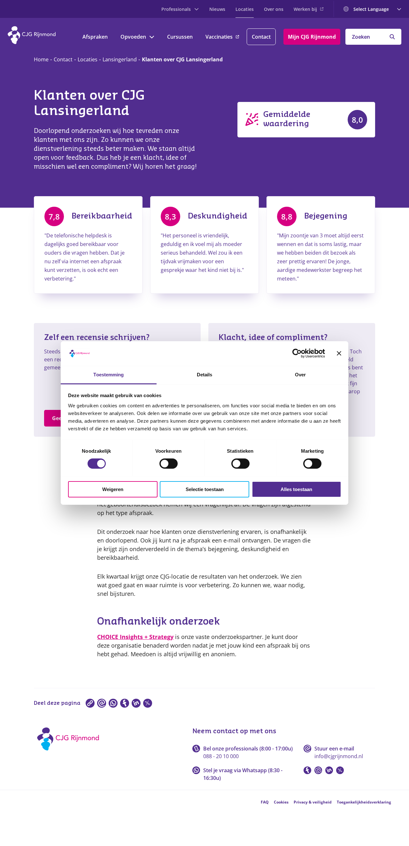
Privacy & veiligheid (313, 802)
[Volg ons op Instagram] (318, 770)
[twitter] (147, 703)
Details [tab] (204, 374)
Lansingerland (120, 59)
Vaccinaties (219, 36)
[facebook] (124, 703)
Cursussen (180, 36)
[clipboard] (90, 703)
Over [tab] (300, 374)
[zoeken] (392, 36)
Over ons (273, 9)
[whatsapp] (113, 703)
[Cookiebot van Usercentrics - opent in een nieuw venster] (297, 353)
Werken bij (305, 9)
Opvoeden (133, 36)
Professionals (176, 9)
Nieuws (217, 9)
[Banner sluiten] (339, 353)
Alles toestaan (296, 489)
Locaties (244, 9)
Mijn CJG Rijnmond (312, 36)
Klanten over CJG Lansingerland (182, 59)
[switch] (168, 463)
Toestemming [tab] (108, 374)
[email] (101, 703)
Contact (261, 36)
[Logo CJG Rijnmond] (70, 752)
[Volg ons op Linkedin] (329, 770)
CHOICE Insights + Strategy (135, 637)
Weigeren (112, 489)
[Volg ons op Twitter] (340, 770)
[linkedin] (136, 703)
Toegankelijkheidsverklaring (364, 802)
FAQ (265, 802)
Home (41, 59)
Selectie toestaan (205, 489)
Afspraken (95, 36)
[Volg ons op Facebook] (307, 770)
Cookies (281, 802)
